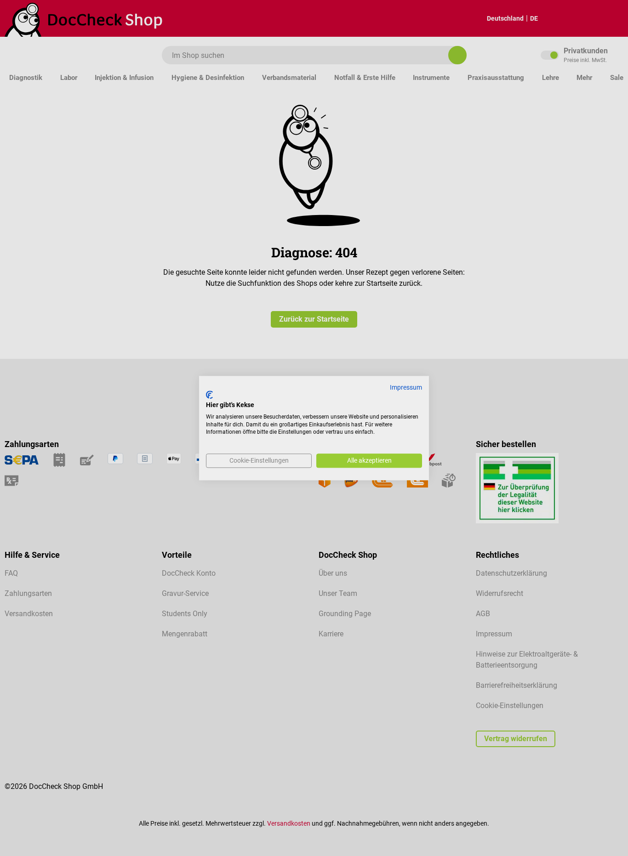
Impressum (406, 387)
